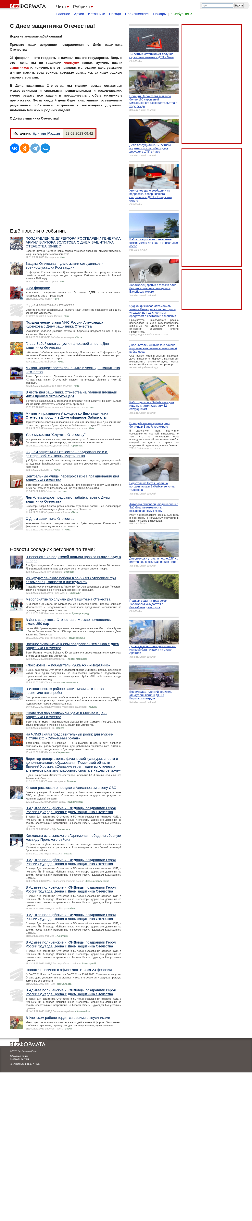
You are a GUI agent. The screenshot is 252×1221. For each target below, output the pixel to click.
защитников (19, 67)
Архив (79, 14)
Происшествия (137, 14)
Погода (115, 14)
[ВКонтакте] (14, 148)
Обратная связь (19, 1056)
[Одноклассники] (25, 148)
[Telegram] (35, 148)
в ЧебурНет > (181, 14)
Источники (96, 14)
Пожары (160, 14)
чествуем (71, 63)
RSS (37, 1064)
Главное (63, 14)
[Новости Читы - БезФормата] (23, 5)
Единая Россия (46, 133)
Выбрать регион (19, 1059)
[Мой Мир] (45, 148)
